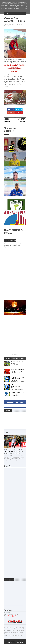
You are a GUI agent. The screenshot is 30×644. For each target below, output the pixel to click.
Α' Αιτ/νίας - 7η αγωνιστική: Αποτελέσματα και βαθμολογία (17, 386)
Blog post (7, 121)
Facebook (11, 109)
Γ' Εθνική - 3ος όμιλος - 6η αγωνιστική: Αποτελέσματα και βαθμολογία (17, 394)
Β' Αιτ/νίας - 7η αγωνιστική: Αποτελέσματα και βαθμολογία (17, 378)
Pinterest (19, 112)
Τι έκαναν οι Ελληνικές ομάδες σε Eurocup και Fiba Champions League (13, 450)
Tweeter (19, 109)
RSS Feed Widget (15, 354)
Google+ (11, 112)
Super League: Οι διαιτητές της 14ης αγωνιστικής (17, 370)
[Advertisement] (15, 289)
